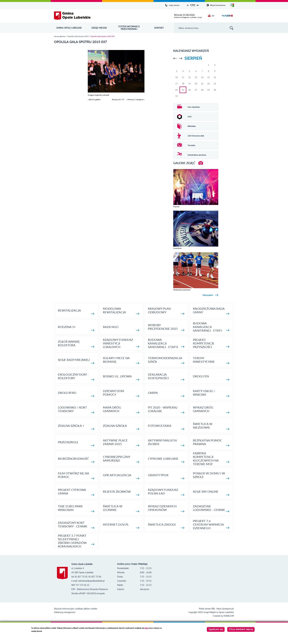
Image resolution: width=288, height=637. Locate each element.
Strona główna (60, 36)
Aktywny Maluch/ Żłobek (162, 442)
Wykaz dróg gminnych (203, 409)
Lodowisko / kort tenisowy (72, 409)
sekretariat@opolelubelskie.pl (91, 581)
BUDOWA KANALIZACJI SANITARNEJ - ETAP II (163, 343)
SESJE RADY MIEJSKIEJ (74, 360)
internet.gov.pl (116, 524)
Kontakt (159, 27)
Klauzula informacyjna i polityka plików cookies (75, 608)
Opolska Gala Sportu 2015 (78, 36)
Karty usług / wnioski (204, 392)
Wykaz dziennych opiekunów (162, 508)
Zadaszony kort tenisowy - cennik (72, 524)
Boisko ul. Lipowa (117, 376)
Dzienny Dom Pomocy (113, 392)
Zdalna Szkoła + (71, 425)
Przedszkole (68, 442)
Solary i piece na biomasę (116, 359)
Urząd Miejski (99, 27)
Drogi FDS (201, 376)
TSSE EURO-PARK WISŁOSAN (70, 508)
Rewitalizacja (69, 310)
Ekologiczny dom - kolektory (73, 376)
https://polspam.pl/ (225, 608)
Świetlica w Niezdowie (202, 425)
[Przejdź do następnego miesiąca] (180, 58)
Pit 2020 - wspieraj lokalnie (162, 409)
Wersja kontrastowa (217, 5)
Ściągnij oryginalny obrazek (98, 95)
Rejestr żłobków (117, 491)
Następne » (140, 99)
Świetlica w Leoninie (112, 508)
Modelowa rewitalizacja (114, 310)
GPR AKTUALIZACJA (117, 475)
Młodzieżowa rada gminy (209, 310)
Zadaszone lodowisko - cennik (209, 508)
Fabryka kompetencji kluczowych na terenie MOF (206, 458)
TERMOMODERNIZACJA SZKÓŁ (165, 359)
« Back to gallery (94, 99)
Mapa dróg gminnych (112, 409)
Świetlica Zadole (162, 524)
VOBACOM (228, 616)
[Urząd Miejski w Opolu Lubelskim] (72, 15)
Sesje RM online (205, 491)
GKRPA (153, 392)
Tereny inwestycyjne (204, 359)
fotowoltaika (159, 425)
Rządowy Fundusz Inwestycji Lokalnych (118, 343)
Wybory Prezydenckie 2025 (163, 326)
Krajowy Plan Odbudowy (159, 310)
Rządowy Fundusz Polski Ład (163, 491)
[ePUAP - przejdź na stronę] (227, 17)
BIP (213, 16)
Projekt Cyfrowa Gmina (72, 491)
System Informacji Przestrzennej (129, 27)
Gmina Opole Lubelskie (69, 27)
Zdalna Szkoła (115, 425)
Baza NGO (110, 327)
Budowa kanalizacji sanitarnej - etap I (207, 326)
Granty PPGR (158, 475)
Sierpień (193, 58)
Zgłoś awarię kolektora (69, 343)
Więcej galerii (207, 295)
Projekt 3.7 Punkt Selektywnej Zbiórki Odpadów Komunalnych (72, 541)
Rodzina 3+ (67, 327)
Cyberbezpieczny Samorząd (116, 458)
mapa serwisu (174, 5)
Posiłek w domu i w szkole (209, 475)
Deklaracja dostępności (158, 376)
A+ (198, 5)
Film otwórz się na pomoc (73, 475)
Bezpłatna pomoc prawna (207, 442)
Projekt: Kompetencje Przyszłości (203, 343)
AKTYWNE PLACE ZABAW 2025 (115, 442)
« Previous (130, 99)
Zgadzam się (215, 629)
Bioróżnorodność (73, 458)
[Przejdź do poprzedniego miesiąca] (175, 58)
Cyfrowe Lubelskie (163, 458)
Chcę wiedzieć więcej (241, 629)
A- (188, 5)
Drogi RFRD (67, 392)
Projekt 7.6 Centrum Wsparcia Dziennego (208, 524)
